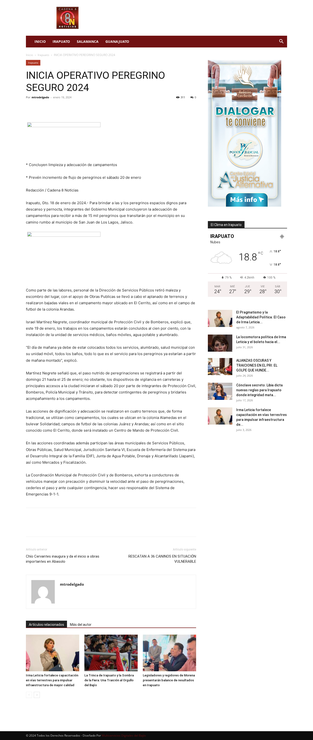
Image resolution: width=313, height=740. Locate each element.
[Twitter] (42, 108)
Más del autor (80, 625)
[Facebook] (31, 108)
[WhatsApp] (64, 108)
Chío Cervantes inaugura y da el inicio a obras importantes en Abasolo (62, 559)
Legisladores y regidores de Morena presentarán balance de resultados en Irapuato (169, 680)
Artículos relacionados (46, 625)
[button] (281, 42)
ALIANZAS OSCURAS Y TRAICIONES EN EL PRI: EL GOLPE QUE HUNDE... (256, 365)
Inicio (40, 41)
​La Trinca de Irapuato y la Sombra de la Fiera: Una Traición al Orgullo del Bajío (109, 680)
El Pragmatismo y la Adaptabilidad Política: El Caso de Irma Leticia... (261, 317)
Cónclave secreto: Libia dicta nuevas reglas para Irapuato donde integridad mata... (259, 390)
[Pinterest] (53, 108)
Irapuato (61, 41)
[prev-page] (29, 695)
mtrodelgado (40, 97)
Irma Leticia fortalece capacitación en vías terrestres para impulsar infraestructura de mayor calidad (52, 680)
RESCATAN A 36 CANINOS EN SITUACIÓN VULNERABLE (162, 559)
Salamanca (88, 41)
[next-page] (37, 695)
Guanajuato (117, 41)
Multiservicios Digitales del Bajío (124, 735)
